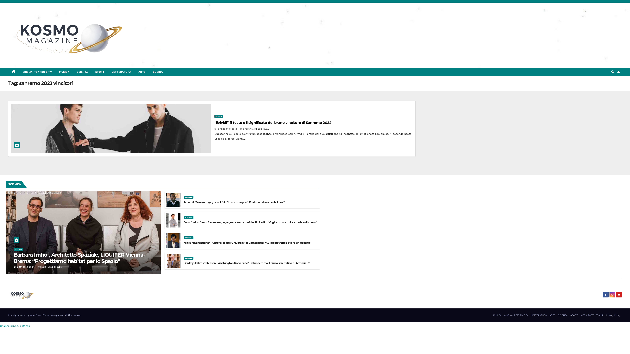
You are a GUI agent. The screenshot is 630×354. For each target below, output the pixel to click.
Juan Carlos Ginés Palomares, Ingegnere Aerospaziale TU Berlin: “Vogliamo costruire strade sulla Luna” (250, 222)
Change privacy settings (15, 325)
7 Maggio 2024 (26, 267)
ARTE (142, 71)
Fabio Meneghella (51, 267)
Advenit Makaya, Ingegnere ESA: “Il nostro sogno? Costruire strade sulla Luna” (234, 202)
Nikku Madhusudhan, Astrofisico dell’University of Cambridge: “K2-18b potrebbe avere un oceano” (247, 242)
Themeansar (74, 315)
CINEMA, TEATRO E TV (37, 71)
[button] (612, 71)
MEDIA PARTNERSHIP (592, 315)
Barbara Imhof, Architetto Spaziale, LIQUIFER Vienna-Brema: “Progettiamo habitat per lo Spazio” (79, 258)
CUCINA (158, 71)
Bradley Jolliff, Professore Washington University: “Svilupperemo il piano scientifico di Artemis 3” (246, 263)
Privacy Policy (613, 315)
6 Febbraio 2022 (228, 129)
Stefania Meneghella (256, 129)
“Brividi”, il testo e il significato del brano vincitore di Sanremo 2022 (272, 122)
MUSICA (64, 71)
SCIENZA (82, 71)
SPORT (100, 71)
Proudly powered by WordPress (25, 315)
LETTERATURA (121, 71)
